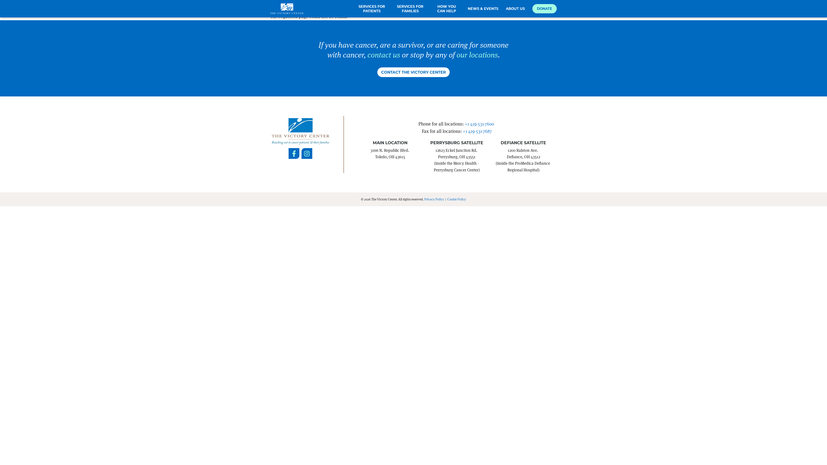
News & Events (483, 8)
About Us (515, 8)
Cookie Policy (456, 199)
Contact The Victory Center (413, 72)
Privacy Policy (434, 199)
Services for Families (410, 8)
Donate (544, 8)
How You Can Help (446, 8)
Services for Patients (372, 8)
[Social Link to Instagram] (307, 153)
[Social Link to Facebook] (294, 153)
